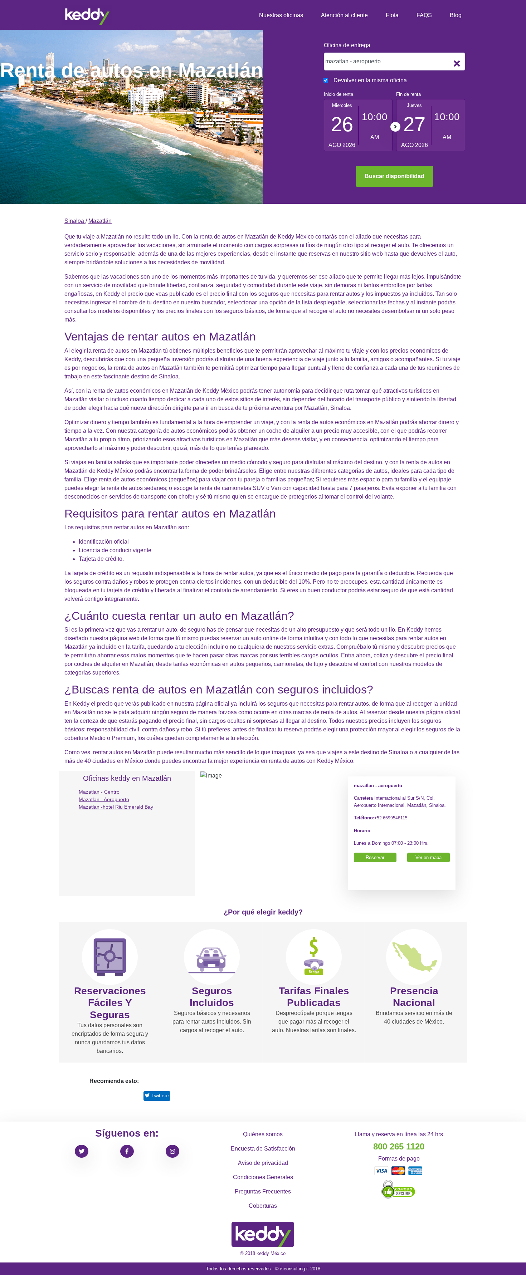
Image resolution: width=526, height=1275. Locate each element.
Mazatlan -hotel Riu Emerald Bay (116, 807)
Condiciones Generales (263, 1177)
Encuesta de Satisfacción (263, 1149)
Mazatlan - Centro (99, 792)
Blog (456, 15)
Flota (392, 15)
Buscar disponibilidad (394, 176)
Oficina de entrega (347, 45)
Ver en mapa (428, 857)
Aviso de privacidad (263, 1163)
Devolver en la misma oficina (370, 80)
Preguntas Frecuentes (263, 1191)
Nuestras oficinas (281, 15)
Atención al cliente (344, 15)
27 (414, 124)
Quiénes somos (263, 1134)
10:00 (375, 116)
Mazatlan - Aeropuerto (104, 799)
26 (342, 124)
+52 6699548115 (391, 817)
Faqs (424, 15)
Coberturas (263, 1206)
